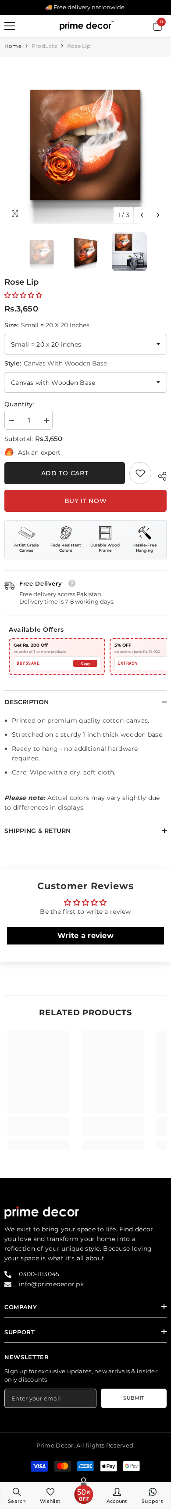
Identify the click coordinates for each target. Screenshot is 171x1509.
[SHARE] (159, 475)
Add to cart (65, 473)
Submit (133, 1398)
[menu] (9, 26)
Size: (46, 325)
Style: (55, 363)
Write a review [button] (85, 935)
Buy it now (85, 501)
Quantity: (19, 404)
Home (12, 46)
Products (44, 46)
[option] (85, 142)
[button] (142, 215)
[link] (140, 473)
